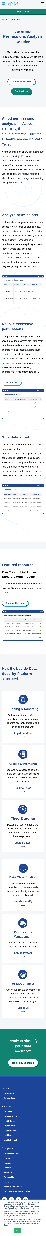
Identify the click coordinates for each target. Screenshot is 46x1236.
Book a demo (23, 11)
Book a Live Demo (23, 1062)
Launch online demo (21, 82)
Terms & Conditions (13, 1187)
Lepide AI (8, 1135)
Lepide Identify (10, 1130)
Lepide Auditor (10, 1116)
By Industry (9, 1093)
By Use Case (9, 1098)
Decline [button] (27, 1231)
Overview (8, 1111)
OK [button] (17, 1231)
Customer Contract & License (17, 1191)
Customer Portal (11, 1154)
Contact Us (9, 1177)
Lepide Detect (10, 1121)
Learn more (11, 382)
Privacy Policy (20, 1215)
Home (4, 19)
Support (7, 1158)
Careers (7, 1168)
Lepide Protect (10, 1140)
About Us (8, 1172)
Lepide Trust (9, 1126)
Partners (8, 1163)
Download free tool (15, 603)
